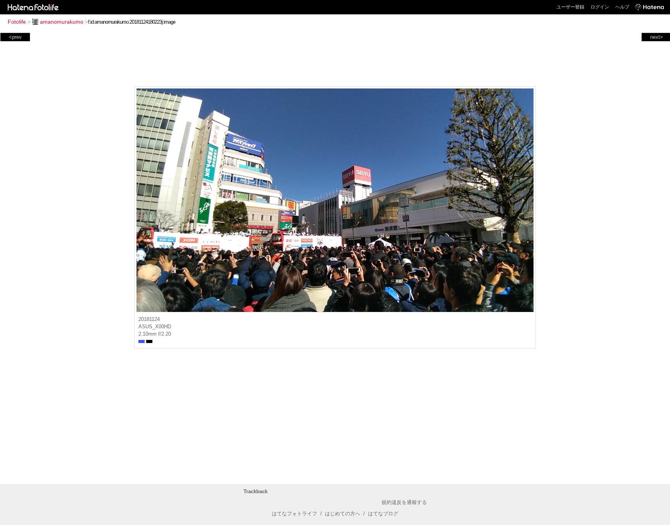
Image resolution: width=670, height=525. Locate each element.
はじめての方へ (342, 513)
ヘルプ (622, 7)
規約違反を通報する (404, 502)
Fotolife (17, 22)
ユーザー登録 (570, 7)
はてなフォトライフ (294, 513)
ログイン (600, 7)
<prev (15, 37)
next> (656, 37)
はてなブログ (383, 513)
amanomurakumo (61, 22)
